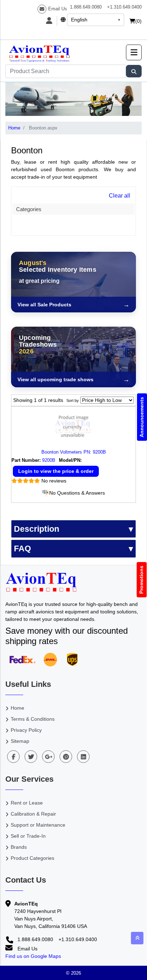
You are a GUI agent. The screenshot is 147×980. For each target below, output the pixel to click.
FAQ (22, 548)
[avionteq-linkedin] (83, 756)
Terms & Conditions (33, 719)
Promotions (142, 580)
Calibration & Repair (33, 814)
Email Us (57, 8)
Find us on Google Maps (33, 956)
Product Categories (32, 858)
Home (14, 128)
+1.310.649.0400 (124, 7)
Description (36, 529)
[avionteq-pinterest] (66, 756)
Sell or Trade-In (28, 836)
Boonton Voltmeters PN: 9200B (73, 452)
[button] (134, 52)
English (79, 19)
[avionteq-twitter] (31, 756)
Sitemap (20, 741)
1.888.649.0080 (86, 7)
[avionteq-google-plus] (48, 756)
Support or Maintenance (38, 825)
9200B (48, 460)
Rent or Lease (27, 803)
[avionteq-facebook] (13, 756)
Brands (19, 847)
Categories (28, 209)
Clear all (119, 196)
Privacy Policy (26, 730)
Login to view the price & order (55, 471)
